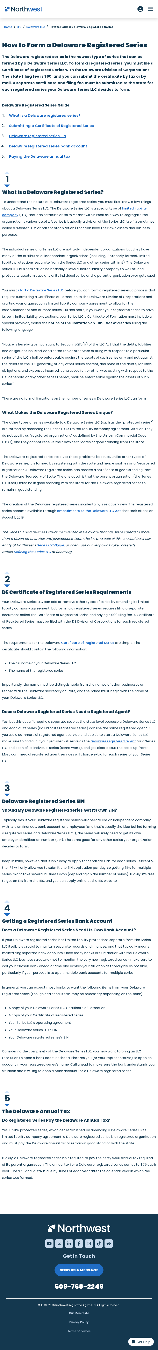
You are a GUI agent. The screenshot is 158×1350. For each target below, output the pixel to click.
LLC (19, 27)
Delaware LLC (35, 27)
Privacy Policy (79, 1322)
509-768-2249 (79, 1286)
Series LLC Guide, (51, 545)
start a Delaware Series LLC (41, 290)
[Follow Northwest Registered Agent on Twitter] (59, 1243)
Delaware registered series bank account (48, 146)
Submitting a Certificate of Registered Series (51, 125)
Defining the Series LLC (32, 551)
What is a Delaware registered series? (44, 115)
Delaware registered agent (113, 741)
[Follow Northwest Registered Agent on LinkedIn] (69, 1243)
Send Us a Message (79, 1270)
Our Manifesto (79, 1313)
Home (8, 27)
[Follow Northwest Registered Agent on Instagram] (89, 1243)
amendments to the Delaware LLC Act (89, 511)
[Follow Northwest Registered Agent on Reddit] (109, 1243)
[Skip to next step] (7, 185)
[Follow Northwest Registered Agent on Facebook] (79, 1243)
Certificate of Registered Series (87, 642)
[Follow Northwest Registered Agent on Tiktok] (99, 1243)
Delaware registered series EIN (37, 135)
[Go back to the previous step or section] (7, 171)
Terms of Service (79, 1331)
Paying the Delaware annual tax (39, 156)
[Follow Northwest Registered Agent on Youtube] (49, 1243)
